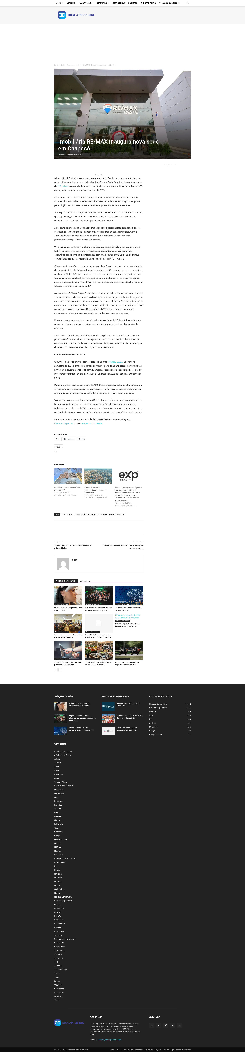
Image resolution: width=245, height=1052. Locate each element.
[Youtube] (179, 1025)
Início (56, 65)
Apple (56, 766)
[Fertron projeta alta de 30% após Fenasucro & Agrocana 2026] (129, 618)
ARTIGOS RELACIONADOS (66, 581)
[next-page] (60, 669)
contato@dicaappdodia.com (109, 1039)
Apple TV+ (58, 774)
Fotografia (58, 824)
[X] (62, 166)
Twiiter (57, 977)
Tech (56, 962)
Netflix (57, 885)
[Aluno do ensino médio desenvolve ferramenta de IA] (129, 595)
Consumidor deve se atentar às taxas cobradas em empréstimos (123, 546)
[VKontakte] (172, 1025)
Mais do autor (85, 581)
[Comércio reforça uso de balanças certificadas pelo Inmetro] (99, 650)
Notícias (70, 3)
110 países (62, 186)
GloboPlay (58, 831)
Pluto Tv (57, 916)
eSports (57, 808)
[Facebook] (56, 166)
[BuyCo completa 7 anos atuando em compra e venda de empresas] (99, 595)
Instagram (58, 854)
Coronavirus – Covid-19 (64, 785)
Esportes (58, 805)
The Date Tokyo (148, 3)
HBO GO (57, 843)
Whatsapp (58, 996)
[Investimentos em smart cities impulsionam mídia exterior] (129, 650)
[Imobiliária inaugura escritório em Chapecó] (68, 476)
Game (56, 828)
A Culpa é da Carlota (63, 751)
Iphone (57, 870)
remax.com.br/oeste (91, 423)
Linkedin (58, 874)
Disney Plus (59, 793)
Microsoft (58, 877)
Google (57, 835)
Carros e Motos (60, 782)
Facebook (58, 816)
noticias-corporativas (63, 900)
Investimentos (60, 862)
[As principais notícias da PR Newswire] (108, 706)
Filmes (57, 820)
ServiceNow (119, 3)
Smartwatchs (59, 950)
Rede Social (59, 931)
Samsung (58, 935)
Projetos (132, 3)
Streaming (102, 3)
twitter (57, 981)
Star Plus (58, 954)
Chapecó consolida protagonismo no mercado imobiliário (95, 490)
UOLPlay (57, 985)
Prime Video (59, 920)
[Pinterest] (68, 166)
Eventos (57, 812)
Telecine (58, 966)
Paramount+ (59, 908)
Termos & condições (169, 3)
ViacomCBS (59, 992)
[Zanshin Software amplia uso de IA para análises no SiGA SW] (68, 650)
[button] (188, 3)
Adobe (57, 759)
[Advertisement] (122, 43)
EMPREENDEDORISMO (106, 514)
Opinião (57, 904)
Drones (57, 797)
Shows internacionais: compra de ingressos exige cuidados (72, 546)
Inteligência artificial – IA (64, 858)
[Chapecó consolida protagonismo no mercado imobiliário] (98, 476)
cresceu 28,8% (115, 361)
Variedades (59, 989)
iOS (55, 866)
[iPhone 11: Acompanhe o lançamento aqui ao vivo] (108, 731)
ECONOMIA (92, 514)
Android (57, 763)
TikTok (57, 973)
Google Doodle (60, 839)
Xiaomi (57, 1000)
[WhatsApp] (74, 166)
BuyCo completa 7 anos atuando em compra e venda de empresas (82, 718)
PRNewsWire (59, 923)
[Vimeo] (165, 1025)
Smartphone (85, 3)
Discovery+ (59, 789)
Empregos (58, 801)
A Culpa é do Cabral (62, 755)
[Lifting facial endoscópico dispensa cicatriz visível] (68, 595)
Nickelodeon (59, 889)
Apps (58, 3)
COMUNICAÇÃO (80, 514)
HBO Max (58, 847)
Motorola (58, 881)
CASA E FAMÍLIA (67, 514)
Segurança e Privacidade (64, 939)
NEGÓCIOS (120, 514)
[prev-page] (56, 669)
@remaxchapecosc (63, 423)
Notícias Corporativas (68, 65)
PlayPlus (57, 912)
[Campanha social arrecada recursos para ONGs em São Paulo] (68, 623)
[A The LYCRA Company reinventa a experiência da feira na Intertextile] (99, 623)
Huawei (57, 851)
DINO (63, 155)
